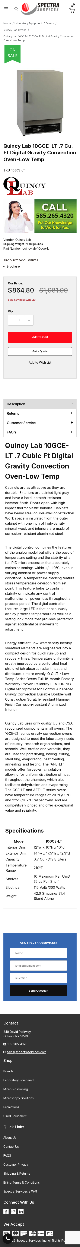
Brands (8, 1071)
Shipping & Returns (16, 1173)
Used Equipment (14, 1116)
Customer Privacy (15, 1164)
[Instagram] (13, 1212)
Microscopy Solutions (18, 1098)
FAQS (7, 1155)
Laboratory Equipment (18, 1080)
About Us (9, 1137)
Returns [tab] (13, 413)
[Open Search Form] (16, 9)
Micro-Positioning (15, 1089)
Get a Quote (40, 351)
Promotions (11, 1107)
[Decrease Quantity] (12, 320)
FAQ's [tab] (11, 432)
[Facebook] (6, 1212)
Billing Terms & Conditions (21, 1182)
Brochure (13, 266)
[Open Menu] (6, 9)
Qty (10, 311)
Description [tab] (16, 404)
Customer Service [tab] (21, 423)
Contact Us (11, 1146)
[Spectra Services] (40, 8)
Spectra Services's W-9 (20, 1191)
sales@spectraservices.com (26, 1052)
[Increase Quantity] (29, 320)
